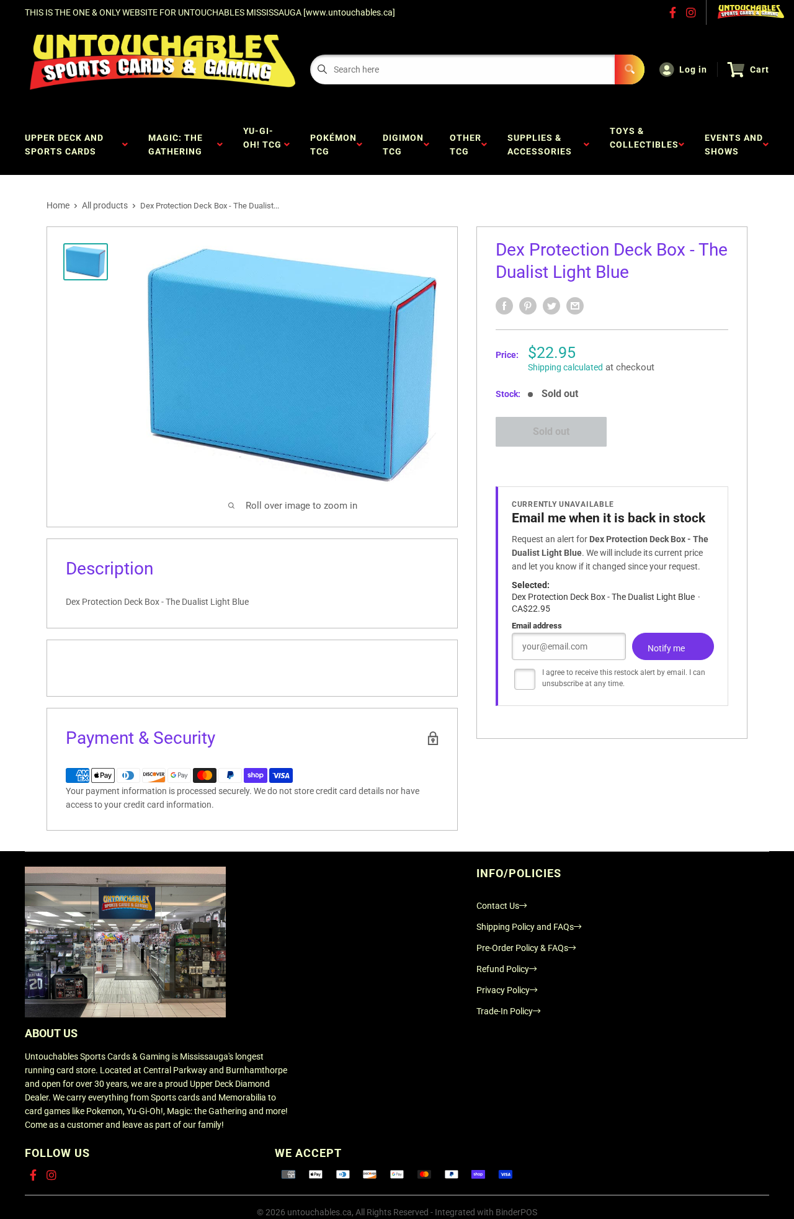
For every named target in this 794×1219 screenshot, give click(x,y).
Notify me (666, 649)
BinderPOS (516, 1212)
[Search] (630, 69)
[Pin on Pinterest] (528, 306)
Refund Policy (502, 969)
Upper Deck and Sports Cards (64, 144)
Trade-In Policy (504, 1011)
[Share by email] (575, 306)
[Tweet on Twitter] (551, 306)
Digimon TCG (403, 144)
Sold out (551, 431)
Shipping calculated (565, 367)
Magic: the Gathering (177, 144)
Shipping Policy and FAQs (525, 927)
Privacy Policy (503, 990)
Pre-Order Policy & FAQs (522, 948)
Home (58, 205)
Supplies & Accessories (542, 144)
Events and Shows (734, 144)
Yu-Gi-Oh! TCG (262, 144)
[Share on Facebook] (504, 306)
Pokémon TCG (333, 144)
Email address (537, 626)
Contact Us (497, 906)
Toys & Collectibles (644, 144)
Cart (759, 69)
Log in (693, 69)
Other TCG (465, 144)
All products (105, 205)
